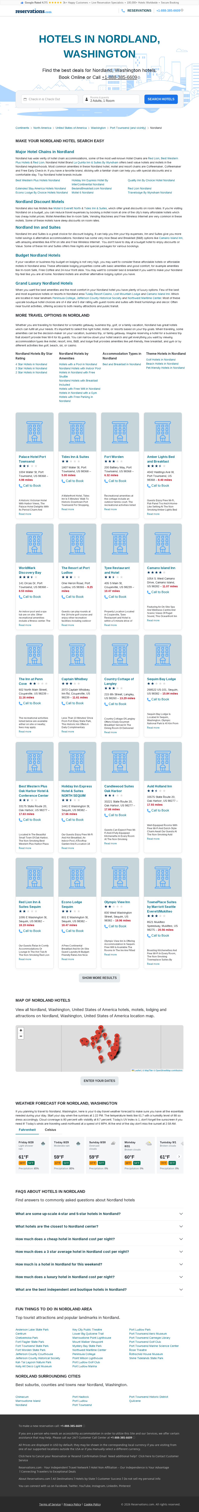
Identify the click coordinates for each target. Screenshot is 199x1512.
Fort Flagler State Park (30, 1341)
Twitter (73, 1486)
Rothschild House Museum (146, 1354)
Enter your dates (99, 1080)
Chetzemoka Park (27, 1337)
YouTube (85, 1486)
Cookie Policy (92, 1504)
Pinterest (125, 1486)
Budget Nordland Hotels (38, 255)
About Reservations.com (34, 1479)
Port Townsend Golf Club (145, 1341)
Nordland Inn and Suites (38, 227)
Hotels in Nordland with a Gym (78, 392)
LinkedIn (112, 1486)
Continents (22, 127)
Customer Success (109, 1479)
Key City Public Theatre (87, 1329)
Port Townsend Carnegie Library (149, 1337)
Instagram (98, 1486)
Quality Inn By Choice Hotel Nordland (151, 180)
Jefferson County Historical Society (99, 298)
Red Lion (153, 158)
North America (42, 127)
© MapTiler (148, 1070)
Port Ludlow (79, 1400)
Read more (25, 514)
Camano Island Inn (170, 238)
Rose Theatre (138, 1350)
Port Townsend (82, 1405)
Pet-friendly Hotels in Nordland (165, 367)
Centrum (21, 1333)
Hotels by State (85, 1479)
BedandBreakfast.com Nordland (92, 188)
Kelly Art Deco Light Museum (34, 1366)
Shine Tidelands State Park (146, 1358)
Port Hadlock (80, 1396)
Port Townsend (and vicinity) (128, 127)
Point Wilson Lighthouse (87, 1358)
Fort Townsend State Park (32, 1345)
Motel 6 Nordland (82, 192)
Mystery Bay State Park (87, 1345)
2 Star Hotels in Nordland (31, 372)
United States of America (71, 127)
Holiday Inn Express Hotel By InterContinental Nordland (90, 182)
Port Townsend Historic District (148, 1396)
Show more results (99, 978)
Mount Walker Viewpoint (87, 1341)
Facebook (61, 1486)
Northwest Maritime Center (144, 298)
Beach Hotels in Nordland (162, 363)
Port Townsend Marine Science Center (154, 1345)
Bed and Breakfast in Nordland (122, 364)
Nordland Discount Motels (40, 202)
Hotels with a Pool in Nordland (78, 364)
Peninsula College (63, 298)
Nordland (21, 1405)
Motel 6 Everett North (67, 208)
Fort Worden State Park (30, 1350)
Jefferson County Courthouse (34, 1354)
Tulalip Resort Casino (98, 293)
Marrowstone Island (28, 1400)
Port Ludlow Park (140, 1329)
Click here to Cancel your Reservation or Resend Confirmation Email (63, 1456)
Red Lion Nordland (139, 188)
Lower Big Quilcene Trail (88, 1333)
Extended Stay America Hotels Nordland (41, 188)
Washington (98, 127)
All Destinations (63, 1479)
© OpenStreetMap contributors (168, 1070)
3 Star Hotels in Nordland (31, 368)
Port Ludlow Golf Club (86, 1362)
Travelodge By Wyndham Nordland (150, 192)
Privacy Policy (72, 1504)
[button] (96, 1040)
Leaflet (137, 1070)
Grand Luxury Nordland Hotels (44, 283)
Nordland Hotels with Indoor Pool (80, 368)
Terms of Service (50, 1504)
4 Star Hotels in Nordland (31, 364)
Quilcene (135, 1400)
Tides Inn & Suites (95, 208)
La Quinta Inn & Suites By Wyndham (96, 162)
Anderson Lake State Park (32, 1329)
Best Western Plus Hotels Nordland (38, 180)
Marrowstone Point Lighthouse (91, 1337)
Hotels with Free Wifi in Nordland (79, 388)
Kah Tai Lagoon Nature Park (33, 1362)
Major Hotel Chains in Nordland (45, 152)
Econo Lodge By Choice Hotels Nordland (42, 192)
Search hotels (161, 99)
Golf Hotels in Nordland (160, 359)
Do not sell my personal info (142, 1479)
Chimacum (22, 1396)
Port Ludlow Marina (84, 1366)
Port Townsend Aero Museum (148, 1333)
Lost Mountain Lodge (126, 293)
